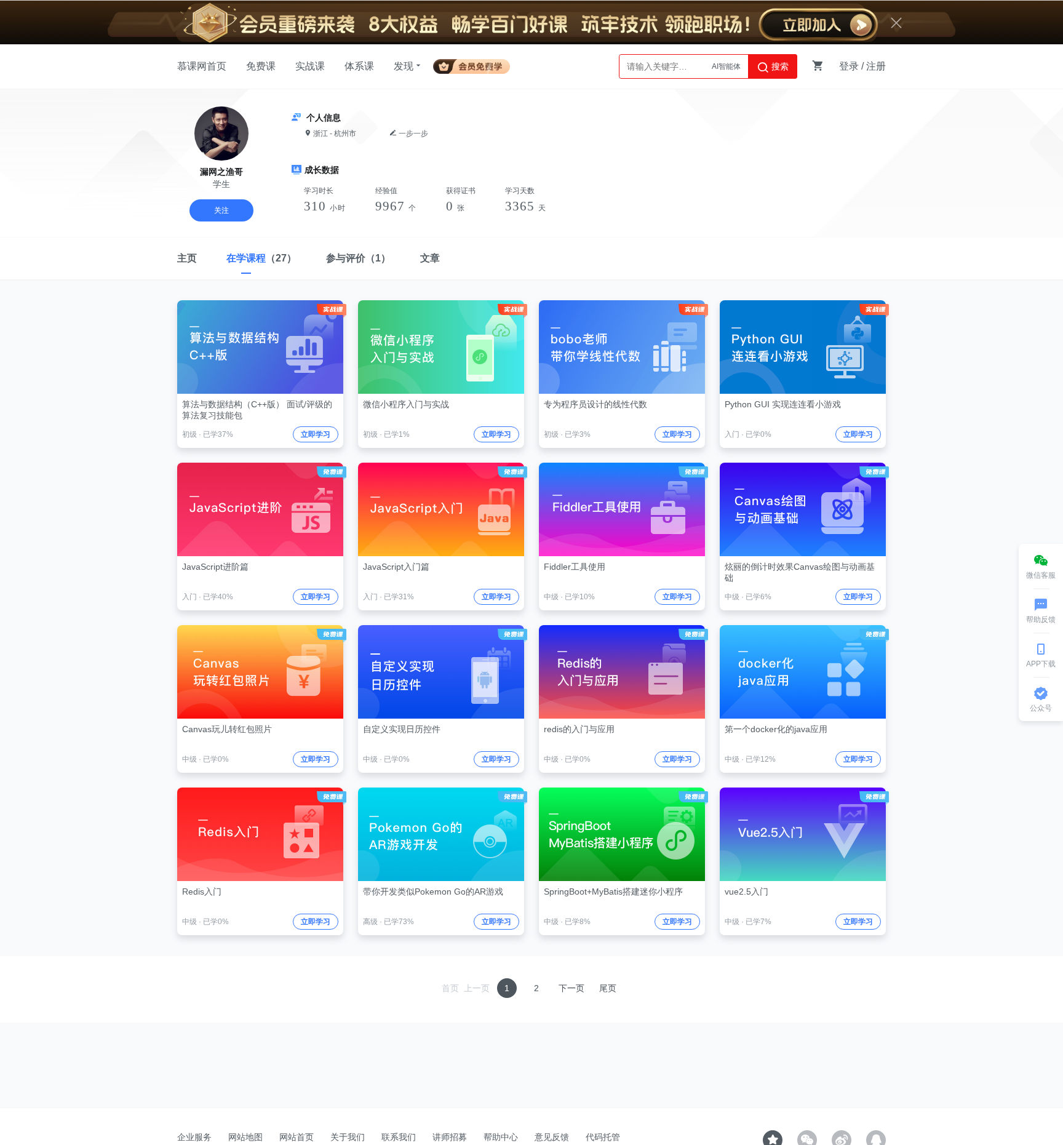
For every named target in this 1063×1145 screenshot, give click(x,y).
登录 (849, 66)
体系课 (359, 66)
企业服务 (194, 1137)
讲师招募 (449, 1137)
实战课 (310, 66)
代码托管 (603, 1137)
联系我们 (398, 1137)
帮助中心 (501, 1137)
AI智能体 (726, 59)
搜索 (779, 66)
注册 (876, 66)
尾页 (607, 988)
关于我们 (347, 1137)
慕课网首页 (201, 66)
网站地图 (245, 1137)
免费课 (261, 66)
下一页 (571, 988)
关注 (221, 210)
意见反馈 (552, 1137)
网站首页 (296, 1137)
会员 (476, 64)
